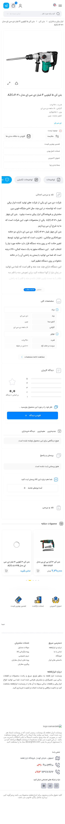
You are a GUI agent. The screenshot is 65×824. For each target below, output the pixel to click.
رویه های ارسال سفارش (20, 660)
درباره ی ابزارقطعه (55, 647)
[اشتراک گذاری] (17, 83)
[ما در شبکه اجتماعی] (6, 5)
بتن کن (42, 21)
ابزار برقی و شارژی (56, 21)
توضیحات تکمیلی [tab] (25, 180)
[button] (37, 570)
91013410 (45, 765)
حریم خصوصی (24, 656)
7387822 (44, 772)
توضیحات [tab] (51, 180)
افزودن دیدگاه (35, 415)
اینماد (18, 739)
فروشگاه (59, 656)
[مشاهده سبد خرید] (13, 5)
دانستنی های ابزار (55, 660)
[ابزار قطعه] (54, 5)
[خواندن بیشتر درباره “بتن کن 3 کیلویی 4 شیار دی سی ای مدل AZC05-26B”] (6, 570)
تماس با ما (58, 651)
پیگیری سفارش (23, 664)
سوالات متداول (23, 647)
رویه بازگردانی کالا (23, 651)
